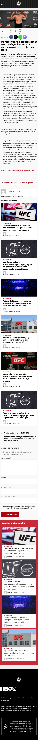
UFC (3, 31)
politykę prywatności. (27, 731)
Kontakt (20, 698)
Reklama (26, 698)
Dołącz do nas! (13, 698)
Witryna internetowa (9, 497)
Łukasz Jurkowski (10, 183)
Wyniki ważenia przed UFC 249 (23, 170)
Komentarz (6, 458)
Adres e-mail (6, 487)
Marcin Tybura (27, 183)
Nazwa (4, 478)
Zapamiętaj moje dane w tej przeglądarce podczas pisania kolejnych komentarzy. (19, 508)
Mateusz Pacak (14, 192)
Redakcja (4, 698)
